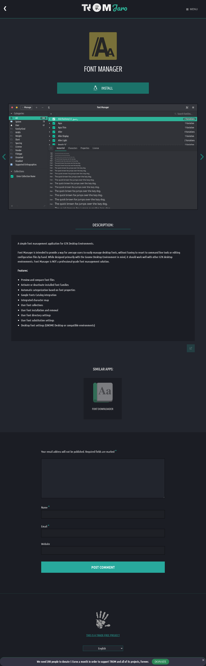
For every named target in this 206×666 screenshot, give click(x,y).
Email (45, 526)
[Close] (203, 660)
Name (45, 507)
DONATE (160, 661)
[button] (4, 157)
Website (45, 544)
